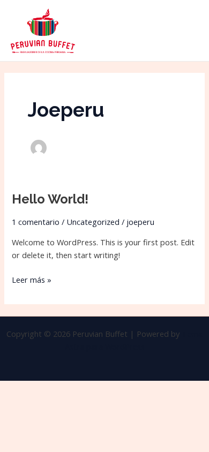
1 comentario (35, 221)
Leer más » (31, 279)
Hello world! (50, 199)
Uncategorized (93, 221)
